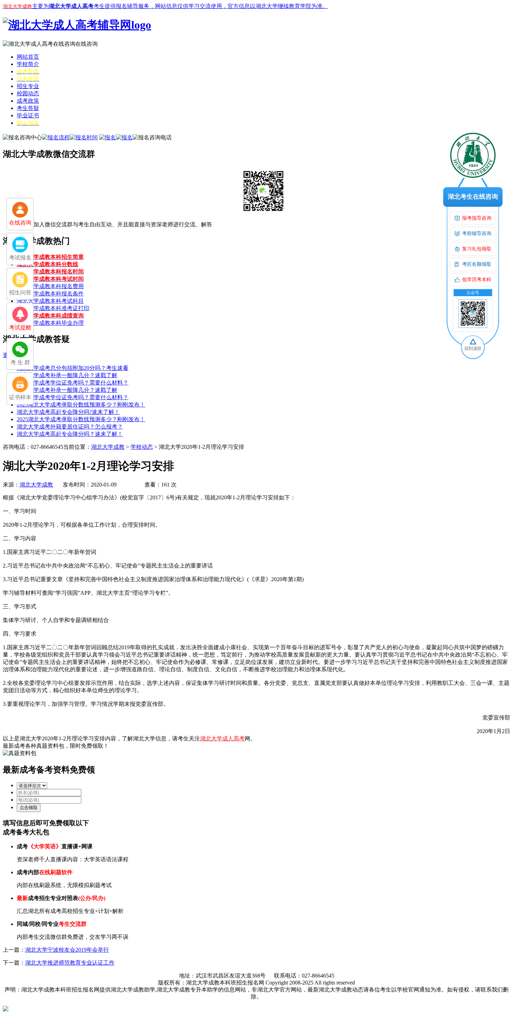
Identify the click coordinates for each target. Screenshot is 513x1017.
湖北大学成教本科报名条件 (50, 294)
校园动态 (28, 93)
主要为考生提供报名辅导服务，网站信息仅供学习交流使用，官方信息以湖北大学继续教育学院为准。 (165, 6)
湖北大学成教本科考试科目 (50, 301)
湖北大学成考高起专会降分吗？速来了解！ (70, 434)
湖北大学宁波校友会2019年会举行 (67, 950)
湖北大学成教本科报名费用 (50, 286)
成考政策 (28, 101)
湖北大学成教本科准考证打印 (53, 308)
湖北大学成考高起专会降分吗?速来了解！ (68, 412)
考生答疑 (28, 108)
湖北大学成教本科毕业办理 (50, 323)
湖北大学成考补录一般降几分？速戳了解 (67, 375)
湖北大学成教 (108, 447)
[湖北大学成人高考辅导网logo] (77, 25)
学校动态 (142, 447)
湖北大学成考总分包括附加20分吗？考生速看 (72, 368)
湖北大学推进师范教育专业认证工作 (69, 963)
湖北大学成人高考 (222, 738)
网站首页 (28, 57)
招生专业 (28, 86)
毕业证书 (28, 115)
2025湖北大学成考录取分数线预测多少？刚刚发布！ (81, 405)
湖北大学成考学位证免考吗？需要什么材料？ (72, 383)
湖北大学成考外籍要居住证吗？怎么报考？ (70, 427)
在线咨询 (86, 44)
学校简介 (28, 64)
